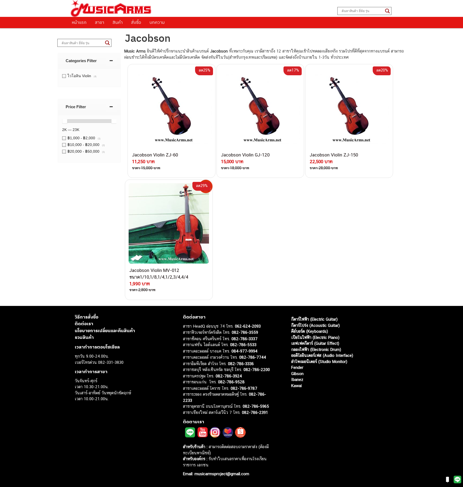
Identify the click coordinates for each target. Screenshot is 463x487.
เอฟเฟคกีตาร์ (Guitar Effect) (315, 343)
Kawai (296, 385)
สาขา (99, 22)
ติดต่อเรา (84, 324)
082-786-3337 (244, 338)
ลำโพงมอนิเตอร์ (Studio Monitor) (319, 361)
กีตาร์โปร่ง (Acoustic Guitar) (315, 325)
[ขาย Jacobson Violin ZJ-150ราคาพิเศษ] (349, 108)
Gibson (297, 373)
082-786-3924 (229, 376)
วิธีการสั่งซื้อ (86, 317)
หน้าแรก (79, 22)
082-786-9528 (231, 382)
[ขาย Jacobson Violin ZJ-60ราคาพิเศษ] (171, 108)
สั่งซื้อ (136, 22)
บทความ (157, 22)
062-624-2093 (248, 326)
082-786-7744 (252, 357)
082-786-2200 (257, 369)
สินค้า (118, 22)
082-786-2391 (255, 412)
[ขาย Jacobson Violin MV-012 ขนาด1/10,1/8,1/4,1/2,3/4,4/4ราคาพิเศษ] (168, 223)
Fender (297, 367)
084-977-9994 (244, 351)
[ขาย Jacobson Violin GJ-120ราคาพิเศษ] (260, 108)
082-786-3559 (245, 332)
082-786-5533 (243, 344)
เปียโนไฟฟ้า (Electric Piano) (315, 337)
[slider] (64, 121)
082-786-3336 (241, 363)
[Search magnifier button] (387, 11)
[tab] (89, 61)
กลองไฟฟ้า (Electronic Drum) (316, 349)
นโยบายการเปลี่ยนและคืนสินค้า (105, 331)
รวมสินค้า (84, 337)
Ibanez (297, 379)
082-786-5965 (256, 406)
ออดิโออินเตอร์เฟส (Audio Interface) (322, 355)
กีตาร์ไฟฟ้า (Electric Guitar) (314, 319)
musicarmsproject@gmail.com (221, 473)
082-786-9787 (244, 388)
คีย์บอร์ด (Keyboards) (309, 331)
